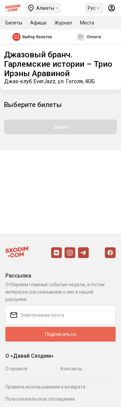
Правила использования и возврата (45, 387)
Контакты (71, 368)
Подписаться (60, 334)
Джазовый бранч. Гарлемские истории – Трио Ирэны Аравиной (58, 64)
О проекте (16, 368)
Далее (60, 127)
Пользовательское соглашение (40, 399)
